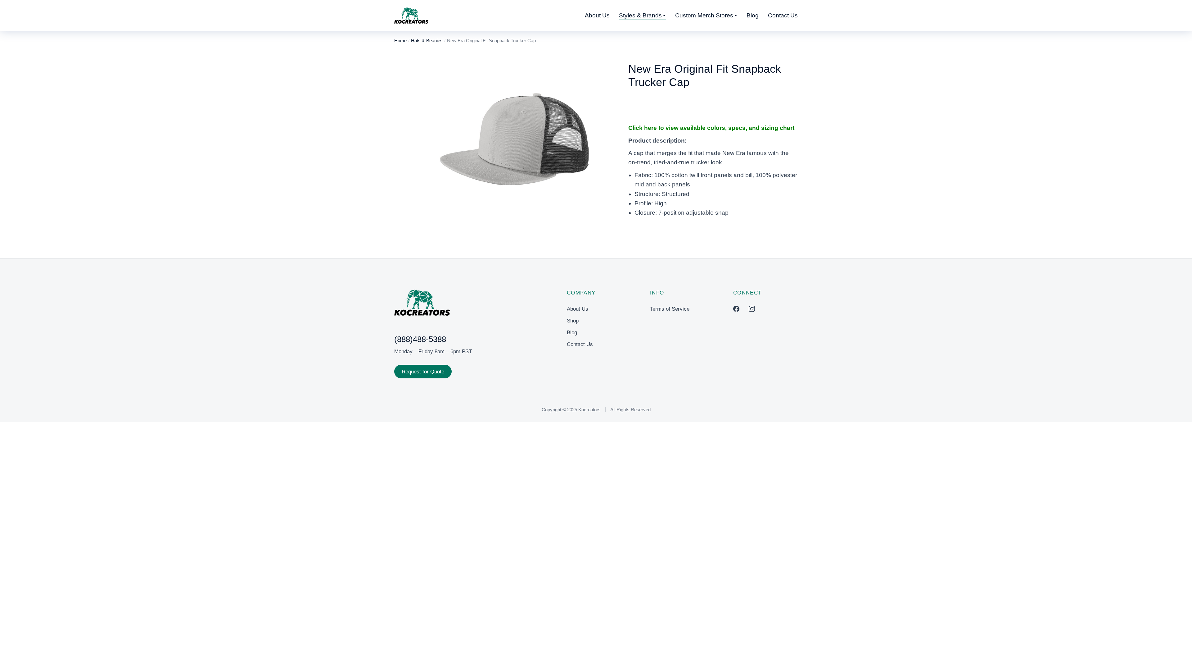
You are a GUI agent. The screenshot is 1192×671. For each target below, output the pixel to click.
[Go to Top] (1179, 658)
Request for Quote (423, 372)
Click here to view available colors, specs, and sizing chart (711, 128)
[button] (433, 147)
